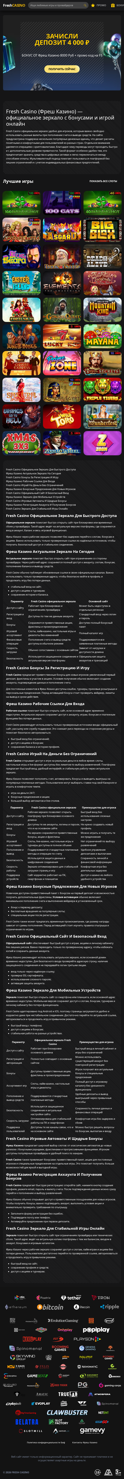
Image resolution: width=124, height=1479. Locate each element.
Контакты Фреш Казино (84, 1442)
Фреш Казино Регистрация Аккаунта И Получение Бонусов (41, 504)
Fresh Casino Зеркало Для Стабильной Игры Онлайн (37, 508)
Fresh (14, 5)
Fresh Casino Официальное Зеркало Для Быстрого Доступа (41, 469)
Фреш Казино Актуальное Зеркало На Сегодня (33, 473)
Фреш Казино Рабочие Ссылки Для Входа (30, 481)
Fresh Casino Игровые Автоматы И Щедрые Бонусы (36, 500)
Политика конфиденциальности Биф (46, 1442)
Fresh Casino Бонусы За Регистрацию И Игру (32, 477)
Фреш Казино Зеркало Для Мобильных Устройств (35, 497)
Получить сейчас (62, 69)
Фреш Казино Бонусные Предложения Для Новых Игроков (40, 489)
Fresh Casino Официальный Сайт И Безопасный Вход (37, 493)
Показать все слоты (103, 181)
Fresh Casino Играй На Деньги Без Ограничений (34, 485)
